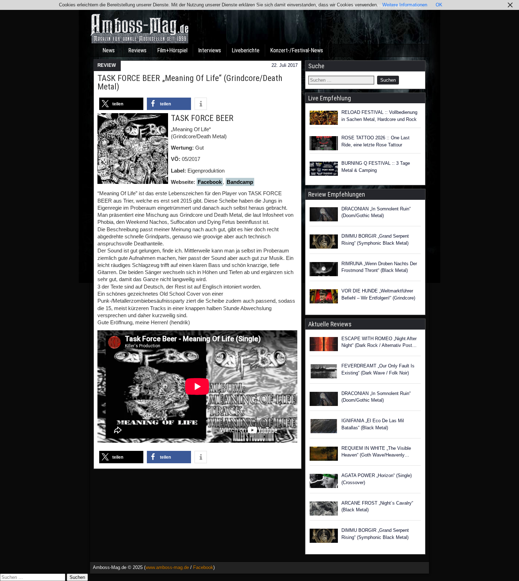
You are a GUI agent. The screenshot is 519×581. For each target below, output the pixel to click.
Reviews (137, 50)
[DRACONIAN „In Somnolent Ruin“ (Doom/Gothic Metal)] (324, 215)
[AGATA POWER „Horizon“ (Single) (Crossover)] (324, 482)
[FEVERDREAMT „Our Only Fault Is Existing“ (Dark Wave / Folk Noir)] (324, 372)
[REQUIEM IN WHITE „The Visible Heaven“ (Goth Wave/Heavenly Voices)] (324, 455)
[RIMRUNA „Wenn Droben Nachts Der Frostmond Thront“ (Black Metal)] (324, 270)
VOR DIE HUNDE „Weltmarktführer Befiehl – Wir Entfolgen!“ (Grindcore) (378, 294)
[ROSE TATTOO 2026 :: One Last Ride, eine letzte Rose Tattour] (324, 143)
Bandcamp (240, 182)
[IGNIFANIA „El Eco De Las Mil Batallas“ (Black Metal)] (324, 427)
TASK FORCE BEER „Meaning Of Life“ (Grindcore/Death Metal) (189, 82)
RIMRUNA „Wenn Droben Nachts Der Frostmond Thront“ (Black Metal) (379, 267)
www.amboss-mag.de (167, 567)
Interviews (209, 50)
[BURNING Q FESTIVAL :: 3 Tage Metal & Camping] (324, 169)
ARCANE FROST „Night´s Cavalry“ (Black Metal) (377, 506)
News (108, 50)
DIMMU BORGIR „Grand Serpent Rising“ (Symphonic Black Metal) (375, 239)
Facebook (210, 182)
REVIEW (106, 65)
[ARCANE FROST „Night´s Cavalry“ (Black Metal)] (324, 509)
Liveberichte (246, 50)
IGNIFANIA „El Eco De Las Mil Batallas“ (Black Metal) (372, 424)
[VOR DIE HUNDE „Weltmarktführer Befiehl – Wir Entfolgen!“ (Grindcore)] (324, 297)
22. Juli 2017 (285, 65)
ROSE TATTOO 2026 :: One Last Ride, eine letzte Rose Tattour (375, 141)
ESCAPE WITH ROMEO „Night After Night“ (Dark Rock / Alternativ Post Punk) (379, 342)
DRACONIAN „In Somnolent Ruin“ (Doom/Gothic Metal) (376, 212)
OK (439, 4)
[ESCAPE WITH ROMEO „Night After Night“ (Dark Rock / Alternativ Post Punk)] (324, 345)
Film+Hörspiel (172, 50)
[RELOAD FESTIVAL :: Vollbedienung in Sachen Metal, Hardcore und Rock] (324, 118)
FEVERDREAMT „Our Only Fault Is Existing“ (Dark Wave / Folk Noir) (377, 369)
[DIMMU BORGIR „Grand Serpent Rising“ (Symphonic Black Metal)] (324, 242)
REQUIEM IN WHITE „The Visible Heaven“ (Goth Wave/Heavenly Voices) (376, 452)
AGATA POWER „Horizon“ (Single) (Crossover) (376, 479)
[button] (121, 104)
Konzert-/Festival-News (296, 50)
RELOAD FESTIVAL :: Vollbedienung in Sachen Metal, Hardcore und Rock (379, 116)
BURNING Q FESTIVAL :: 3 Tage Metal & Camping (375, 167)
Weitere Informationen (404, 4)
